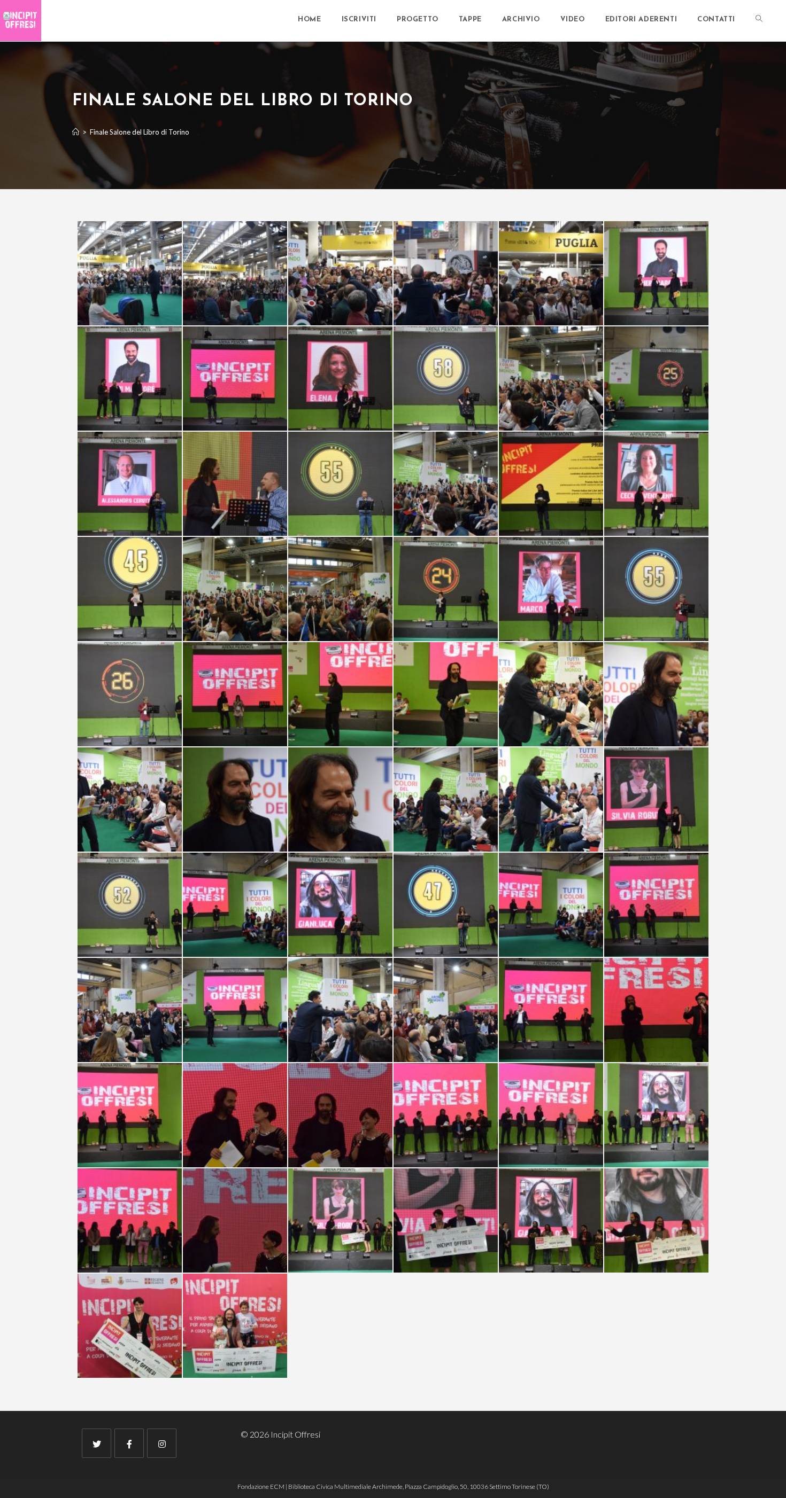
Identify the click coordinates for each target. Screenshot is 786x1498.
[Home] (75, 132)
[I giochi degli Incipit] (340, 273)
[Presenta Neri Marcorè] (656, 273)
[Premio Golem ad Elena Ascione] (656, 1115)
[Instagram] (161, 1443)
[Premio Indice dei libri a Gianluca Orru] (130, 1220)
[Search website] (759, 20)
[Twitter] (96, 1443)
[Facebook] (129, 1443)
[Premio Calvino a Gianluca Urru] (446, 1115)
